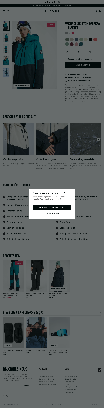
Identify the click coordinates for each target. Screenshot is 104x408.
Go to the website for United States (52, 208)
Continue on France (52, 214)
